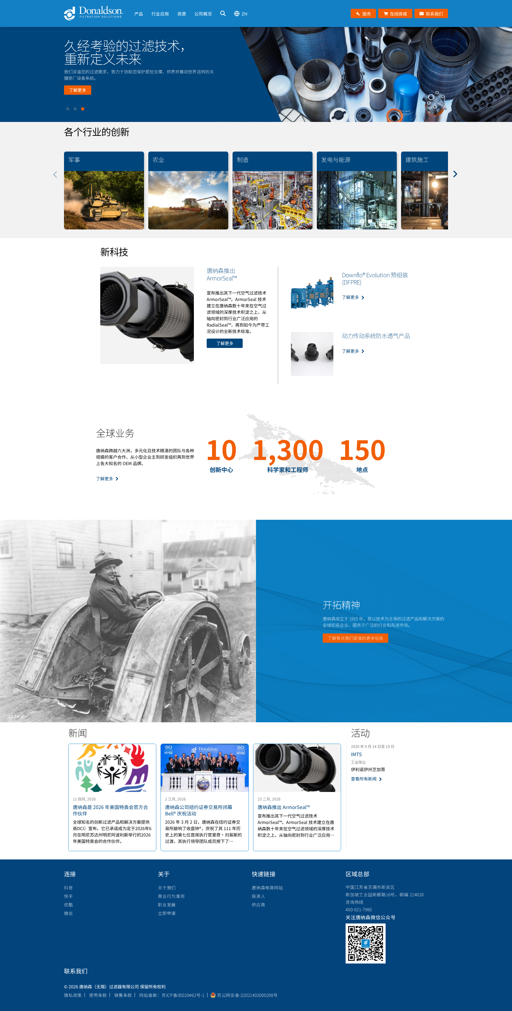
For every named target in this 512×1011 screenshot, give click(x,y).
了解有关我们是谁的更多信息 (355, 638)
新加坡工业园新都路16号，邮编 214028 (385, 894)
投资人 (258, 896)
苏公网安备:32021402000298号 (247, 995)
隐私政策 (73, 995)
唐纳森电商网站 (267, 887)
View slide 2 (75, 108)
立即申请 (167, 913)
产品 (138, 13)
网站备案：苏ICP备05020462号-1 (172, 995)
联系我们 (75, 970)
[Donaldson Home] (97, 13)
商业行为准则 (171, 896)
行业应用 (160, 13)
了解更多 (77, 90)
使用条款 (98, 995)
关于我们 (167, 887)
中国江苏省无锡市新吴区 (370, 887)
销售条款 (123, 995)
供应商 (258, 904)
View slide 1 (67, 108)
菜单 (134, 4)
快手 (68, 896)
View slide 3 (82, 108)
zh (244, 13)
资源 (181, 13)
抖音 (68, 887)
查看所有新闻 (364, 778)
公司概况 (203, 13)
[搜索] (223, 13)
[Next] (458, 178)
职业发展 (167, 904)
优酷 (68, 904)
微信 (68, 913)
